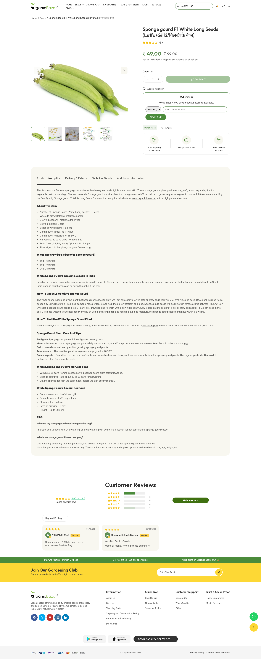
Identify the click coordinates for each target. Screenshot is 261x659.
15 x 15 (44, 260)
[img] (52, 529)
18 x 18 (44, 264)
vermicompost (150, 325)
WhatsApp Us (182, 603)
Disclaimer (111, 623)
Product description (49, 178)
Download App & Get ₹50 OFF (154, 639)
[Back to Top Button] (254, 627)
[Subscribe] (218, 572)
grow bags (154, 300)
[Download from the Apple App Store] (119, 639)
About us (110, 598)
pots (143, 300)
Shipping (166, 59)
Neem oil (209, 355)
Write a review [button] (190, 500)
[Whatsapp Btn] (254, 616)
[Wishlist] (223, 6)
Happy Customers (215, 598)
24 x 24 (44, 268)
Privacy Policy (197, 652)
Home (34, 18)
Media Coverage (214, 603)
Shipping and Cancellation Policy (122, 613)
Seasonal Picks (153, 608)
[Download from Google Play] (94, 639)
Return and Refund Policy (118, 618)
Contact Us (181, 598)
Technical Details (102, 178)
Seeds (43, 18)
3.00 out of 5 (78, 498)
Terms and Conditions (219, 652)
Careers (110, 603)
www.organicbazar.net (144, 198)
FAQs (178, 608)
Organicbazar (129, 652)
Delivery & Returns (76, 178)
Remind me (155, 117)
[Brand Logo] (44, 594)
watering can (107, 311)
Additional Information (130, 178)
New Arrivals (151, 603)
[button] (79, 4)
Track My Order (113, 608)
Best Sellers (151, 598)
